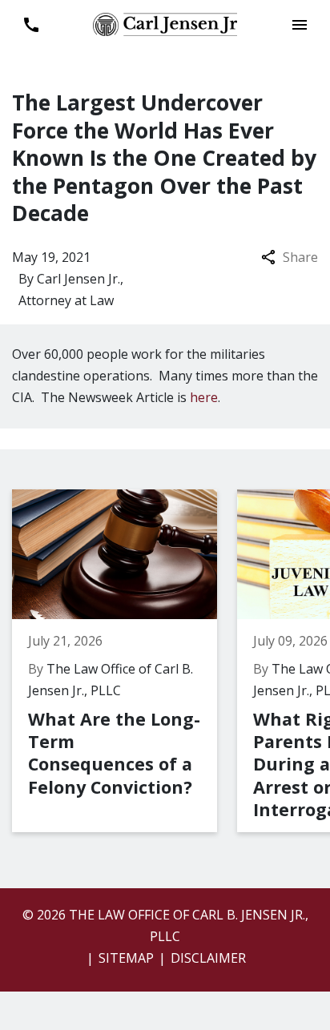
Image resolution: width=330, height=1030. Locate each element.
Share (300, 257)
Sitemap (126, 958)
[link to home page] (165, 23)
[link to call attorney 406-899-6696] (31, 24)
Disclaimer (208, 958)
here (204, 397)
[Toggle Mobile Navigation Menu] (299, 24)
